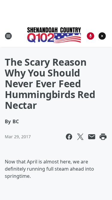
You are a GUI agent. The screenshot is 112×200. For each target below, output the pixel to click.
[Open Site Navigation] (8, 36)
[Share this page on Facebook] (69, 137)
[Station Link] (54, 35)
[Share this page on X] (80, 137)
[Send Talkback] (90, 36)
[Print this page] (103, 137)
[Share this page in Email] (92, 137)
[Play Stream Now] (102, 36)
